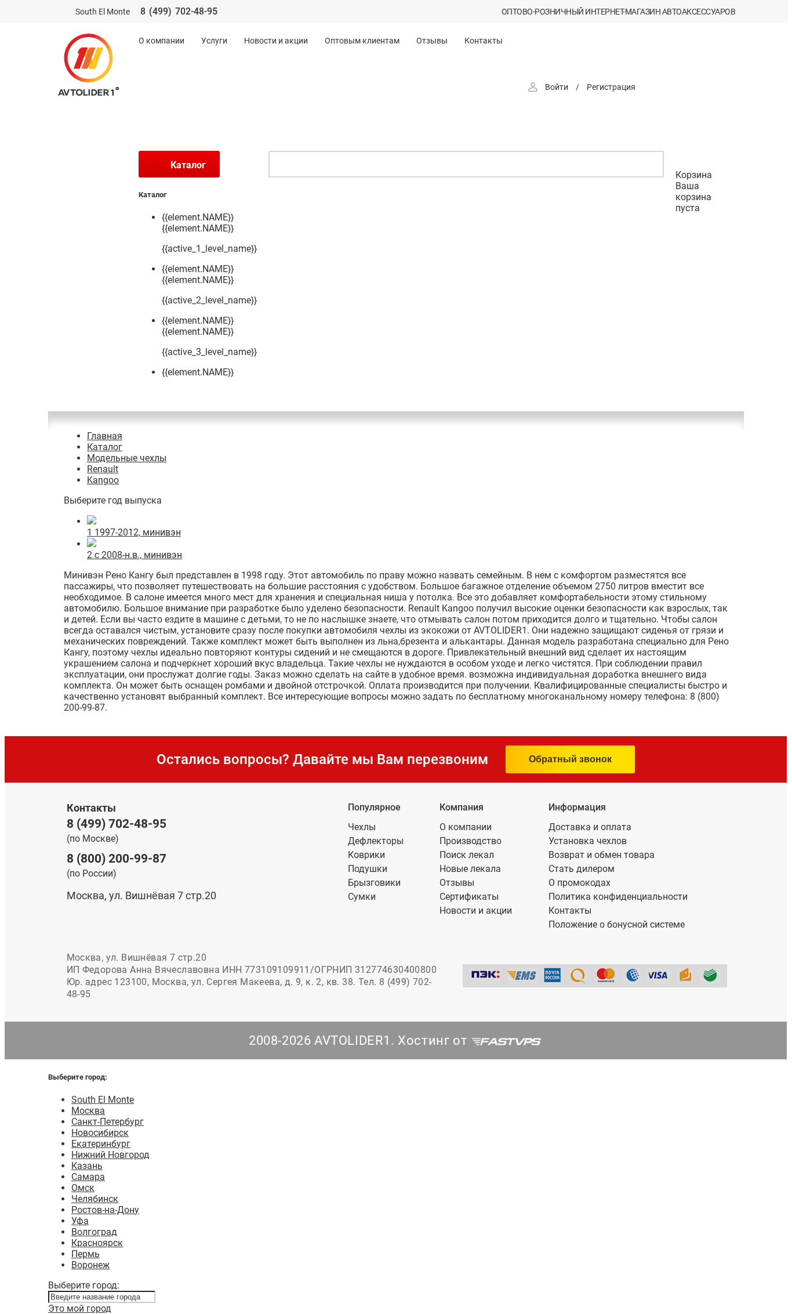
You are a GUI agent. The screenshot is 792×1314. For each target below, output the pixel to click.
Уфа (80, 1220)
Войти (556, 87)
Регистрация (611, 87)
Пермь (85, 1253)
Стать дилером (581, 868)
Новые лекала (470, 868)
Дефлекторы (376, 840)
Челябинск (94, 1198)
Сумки (362, 896)
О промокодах (579, 882)
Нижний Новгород (110, 1154)
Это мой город (79, 1308)
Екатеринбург (100, 1143)
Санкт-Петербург (107, 1121)
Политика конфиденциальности (618, 896)
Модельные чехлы (126, 458)
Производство (470, 840)
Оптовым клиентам (362, 40)
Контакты (483, 40)
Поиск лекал (466, 854)
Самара (88, 1176)
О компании (161, 40)
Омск (83, 1187)
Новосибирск (100, 1132)
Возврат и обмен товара (601, 854)
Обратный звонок (570, 759)
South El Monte (102, 1099)
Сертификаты (469, 896)
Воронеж (90, 1264)
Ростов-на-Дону (105, 1209)
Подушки (367, 868)
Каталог (104, 447)
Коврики (366, 854)
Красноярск (97, 1242)
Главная (104, 435)
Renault (102, 469)
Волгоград (94, 1231)
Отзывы (432, 40)
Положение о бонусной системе (616, 924)
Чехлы (362, 826)
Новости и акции (276, 40)
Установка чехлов (587, 840)
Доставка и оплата (589, 826)
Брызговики (374, 882)
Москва (88, 1110)
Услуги (214, 40)
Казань (87, 1165)
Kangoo (103, 480)
